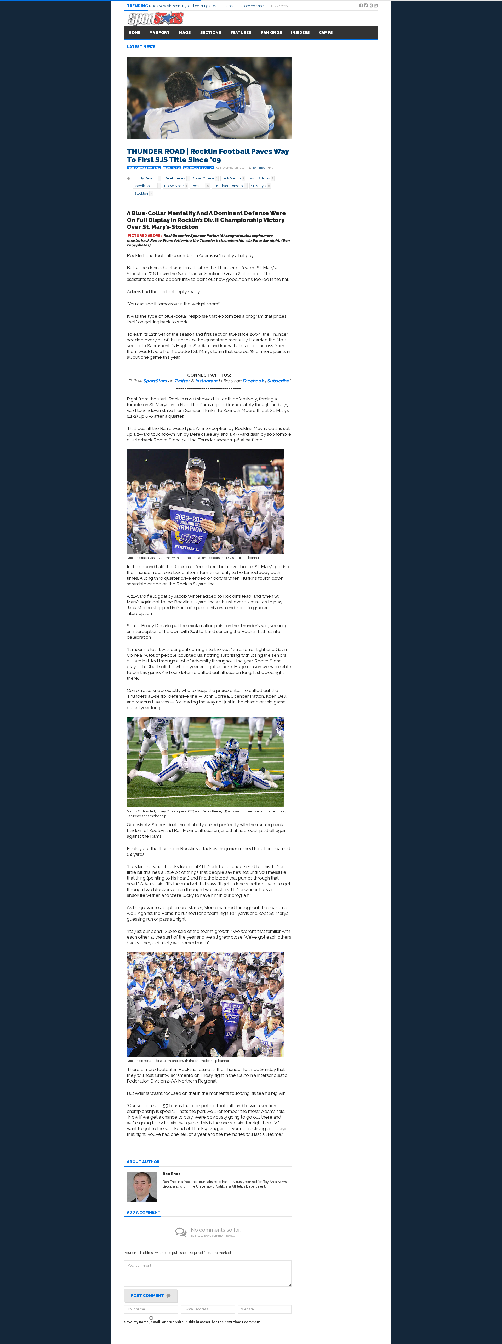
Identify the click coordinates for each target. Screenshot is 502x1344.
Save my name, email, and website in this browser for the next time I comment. (193, 1322)
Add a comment (144, 1213)
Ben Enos (258, 168)
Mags (185, 32)
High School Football (143, 168)
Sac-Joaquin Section (198, 168)
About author (143, 1162)
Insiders (300, 32)
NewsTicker (172, 168)
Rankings (271, 32)
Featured (241, 32)
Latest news (141, 47)
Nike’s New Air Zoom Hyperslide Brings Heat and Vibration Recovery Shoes (207, 6)
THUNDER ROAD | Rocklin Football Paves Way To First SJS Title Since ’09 (208, 155)
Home (134, 32)
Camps (326, 32)
